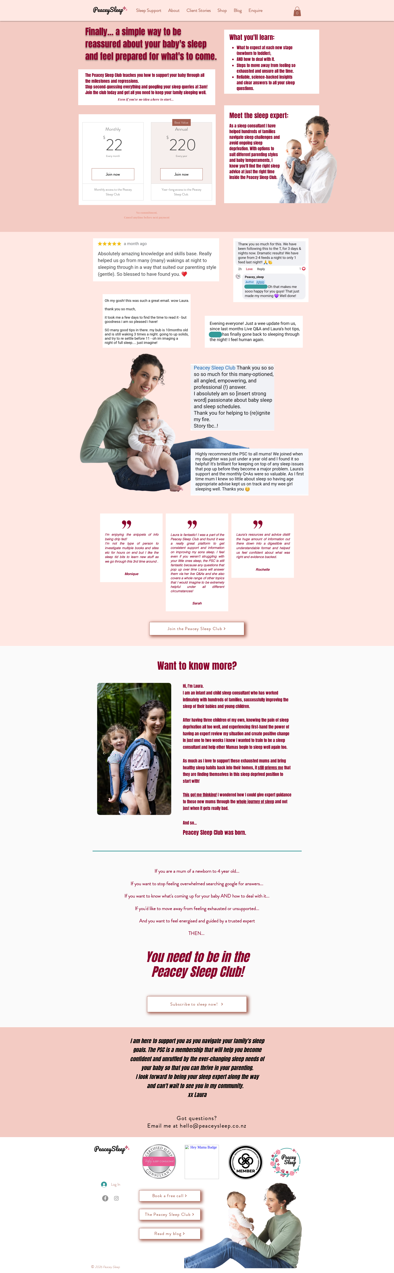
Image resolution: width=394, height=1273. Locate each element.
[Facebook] (105, 1198)
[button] (149, 10)
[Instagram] (116, 1198)
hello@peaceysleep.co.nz (213, 1126)
